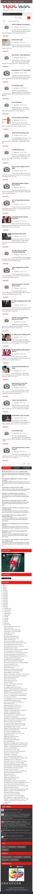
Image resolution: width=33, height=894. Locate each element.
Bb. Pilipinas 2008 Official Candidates (12, 713)
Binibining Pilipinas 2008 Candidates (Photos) (14, 659)
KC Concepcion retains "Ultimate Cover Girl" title (14, 723)
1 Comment (23, 42)
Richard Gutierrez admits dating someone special (15, 780)
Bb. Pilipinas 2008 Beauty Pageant (11, 792)
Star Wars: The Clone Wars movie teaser (13, 684)
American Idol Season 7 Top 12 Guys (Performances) (16, 652)
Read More (5, 36)
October (6, 611)
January (6, 802)
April (5, 621)
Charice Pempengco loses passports (21, 24)
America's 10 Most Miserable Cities (12, 729)
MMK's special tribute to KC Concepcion (13, 706)
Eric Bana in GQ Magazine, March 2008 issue (14, 654)
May (5, 619)
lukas (5, 809)
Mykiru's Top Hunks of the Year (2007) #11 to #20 (15, 720)
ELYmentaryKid (17, 857)
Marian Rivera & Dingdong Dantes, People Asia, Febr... (16, 743)
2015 (4, 595)
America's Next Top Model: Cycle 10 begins (13, 641)
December (6, 608)
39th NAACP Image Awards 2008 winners (13, 692)
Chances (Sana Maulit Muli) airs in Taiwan (13, 660)
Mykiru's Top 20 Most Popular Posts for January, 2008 (16, 785)
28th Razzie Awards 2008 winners (20, 117)
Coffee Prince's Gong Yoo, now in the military (14, 762)
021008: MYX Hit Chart (9, 734)
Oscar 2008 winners (17, 102)
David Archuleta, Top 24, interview (20, 415)
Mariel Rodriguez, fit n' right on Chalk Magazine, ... (15, 797)
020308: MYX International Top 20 (11, 777)
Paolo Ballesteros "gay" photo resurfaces (8, 812)
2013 (4, 598)
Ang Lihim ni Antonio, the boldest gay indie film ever (15, 771)
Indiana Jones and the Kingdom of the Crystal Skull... (16, 693)
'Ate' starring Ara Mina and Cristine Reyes (13, 644)
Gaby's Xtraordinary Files (9, 741)
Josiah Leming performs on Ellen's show (13, 651)
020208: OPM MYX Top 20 (10, 779)
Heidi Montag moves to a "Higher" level (12, 759)
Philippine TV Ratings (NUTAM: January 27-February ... (16, 744)
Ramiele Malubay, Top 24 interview (11, 672)
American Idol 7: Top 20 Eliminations (21, 55)
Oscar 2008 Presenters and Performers (12, 687)
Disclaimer (5, 849)
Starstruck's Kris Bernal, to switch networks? (14, 669)
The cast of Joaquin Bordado (10, 748)
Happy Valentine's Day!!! (9, 703)
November (6, 610)
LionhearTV (27, 857)
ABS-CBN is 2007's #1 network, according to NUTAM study (19, 251)
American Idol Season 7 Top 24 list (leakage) (14, 795)
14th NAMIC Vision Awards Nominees (12, 700)
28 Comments (23, 353)
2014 (4, 597)
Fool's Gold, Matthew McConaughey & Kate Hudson (15, 764)
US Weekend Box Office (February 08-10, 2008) (14, 725)
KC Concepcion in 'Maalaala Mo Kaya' (12, 731)
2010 (4, 603)
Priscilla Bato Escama (9, 821)
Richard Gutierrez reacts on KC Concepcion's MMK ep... (16, 662)
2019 (4, 588)
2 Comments (23, 433)
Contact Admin (11, 846)
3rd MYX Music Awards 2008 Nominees (12, 756)
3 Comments (23, 321)
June (5, 618)
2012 (4, 600)
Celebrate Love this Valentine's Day (12, 711)
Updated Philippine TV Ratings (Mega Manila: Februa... (16, 766)
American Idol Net (7, 857)
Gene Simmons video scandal (19, 234)
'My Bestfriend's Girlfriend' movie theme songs (14, 733)
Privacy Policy (21, 846)
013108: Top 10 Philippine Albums (11, 752)
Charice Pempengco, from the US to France (13, 767)
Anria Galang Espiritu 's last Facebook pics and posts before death (13, 819)
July (5, 616)
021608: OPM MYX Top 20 (10, 679)
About (9, 1)
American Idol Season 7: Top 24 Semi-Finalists (14, 715)
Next (24, 463)
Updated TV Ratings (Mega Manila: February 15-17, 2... (16, 656)
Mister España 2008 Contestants (11, 787)
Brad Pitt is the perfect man (10, 775)
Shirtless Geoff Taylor (17, 40)
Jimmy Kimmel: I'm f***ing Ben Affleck (21, 70)
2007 (4, 803)
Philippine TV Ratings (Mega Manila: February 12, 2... (16, 710)
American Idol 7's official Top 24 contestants (14, 702)
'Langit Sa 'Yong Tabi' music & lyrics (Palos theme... (15, 800)
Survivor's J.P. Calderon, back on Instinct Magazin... (15, 695)
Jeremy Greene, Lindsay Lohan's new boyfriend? (14, 784)
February (6, 624)
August (6, 615)
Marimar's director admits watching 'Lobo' (13, 772)
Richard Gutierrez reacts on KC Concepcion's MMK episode (19, 384)
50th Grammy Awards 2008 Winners (12, 739)
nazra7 (5, 814)
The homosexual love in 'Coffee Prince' (12, 705)
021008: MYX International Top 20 (11, 736)
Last (28, 463)
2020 (4, 587)
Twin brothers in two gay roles (10, 754)
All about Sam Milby (8, 682)
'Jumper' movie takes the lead (19, 400)
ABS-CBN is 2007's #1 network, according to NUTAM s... (16, 649)
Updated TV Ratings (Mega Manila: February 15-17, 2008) (20, 318)
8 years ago (18, 812)
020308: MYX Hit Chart (9, 774)
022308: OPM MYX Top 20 (18, 150)
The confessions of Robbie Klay (11, 716)
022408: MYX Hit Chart (17, 85)
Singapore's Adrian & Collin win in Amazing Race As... (16, 690)
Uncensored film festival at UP (10, 680)
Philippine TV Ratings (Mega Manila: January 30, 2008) (16, 798)
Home (5, 1)
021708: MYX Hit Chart (17, 431)
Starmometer (14, 859)
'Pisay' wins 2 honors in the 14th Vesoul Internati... (15, 751)
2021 (4, 585)
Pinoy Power (6, 859)
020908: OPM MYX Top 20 (10, 738)
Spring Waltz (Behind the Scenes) (11, 708)
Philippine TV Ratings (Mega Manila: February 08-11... (16, 728)
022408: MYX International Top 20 (20, 133)
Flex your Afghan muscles (9, 685)
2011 (4, 601)
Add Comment (24, 57)
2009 (4, 605)
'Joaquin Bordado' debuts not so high (12, 726)
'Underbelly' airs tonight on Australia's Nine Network (15, 718)
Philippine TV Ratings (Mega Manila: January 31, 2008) (16, 789)
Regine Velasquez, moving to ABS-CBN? (13, 670)
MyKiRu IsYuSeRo (20, 887)
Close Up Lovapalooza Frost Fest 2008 (12, 721)
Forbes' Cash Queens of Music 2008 (12, 794)
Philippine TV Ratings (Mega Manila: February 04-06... (16, 757)
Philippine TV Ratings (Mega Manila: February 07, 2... (16, 746)
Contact (15, 1)
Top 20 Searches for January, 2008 (11, 749)
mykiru (5, 836)
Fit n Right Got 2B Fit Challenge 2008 (21, 334)
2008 (4, 606)
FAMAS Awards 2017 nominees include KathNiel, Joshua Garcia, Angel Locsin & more (16, 832)
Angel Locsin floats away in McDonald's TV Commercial (16, 674)
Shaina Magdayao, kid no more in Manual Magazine (15, 698)
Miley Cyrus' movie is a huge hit (11, 769)
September (6, 613)
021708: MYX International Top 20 (11, 677)
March (5, 623)
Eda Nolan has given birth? (10, 697)
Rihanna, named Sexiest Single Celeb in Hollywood (15, 675)
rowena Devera (7, 830)
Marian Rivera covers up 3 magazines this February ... (16, 761)
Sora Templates (14, 889)
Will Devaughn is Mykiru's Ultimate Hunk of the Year (15, 642)
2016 (4, 593)
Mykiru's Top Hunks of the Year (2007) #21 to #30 (15, 790)
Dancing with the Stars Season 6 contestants (14, 646)
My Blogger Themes (23, 889)
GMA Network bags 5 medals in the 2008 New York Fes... (16, 782)
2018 (4, 590)
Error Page (21, 1)
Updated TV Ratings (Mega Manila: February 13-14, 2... (16, 688)
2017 (4, 592)
